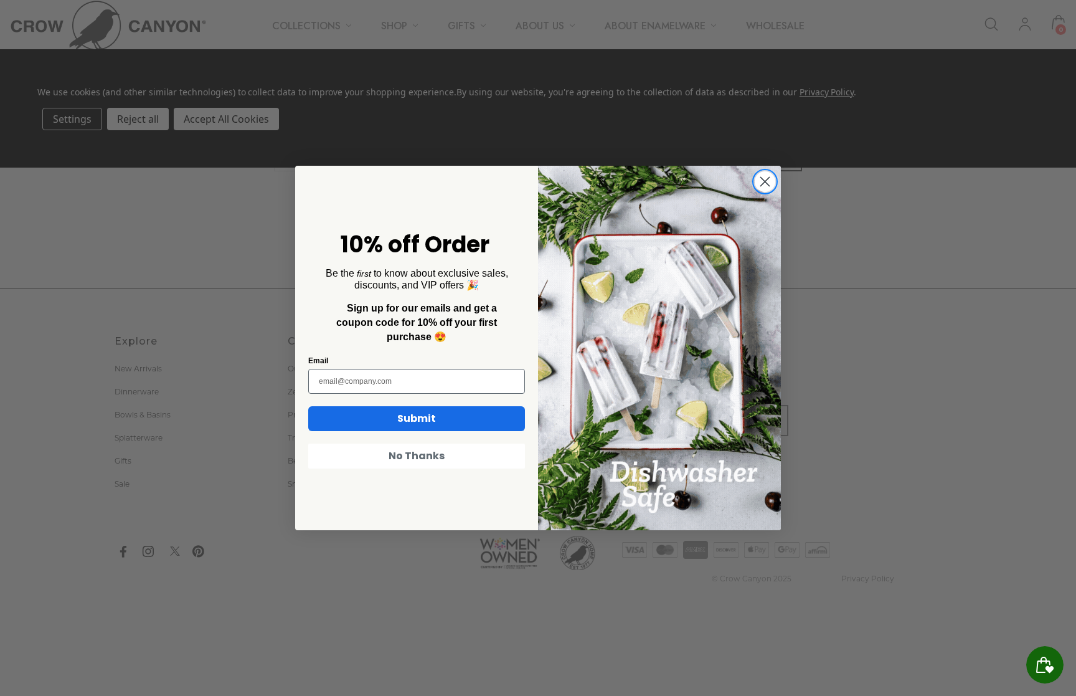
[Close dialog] (765, 182)
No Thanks (417, 456)
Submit (416, 418)
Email (318, 360)
